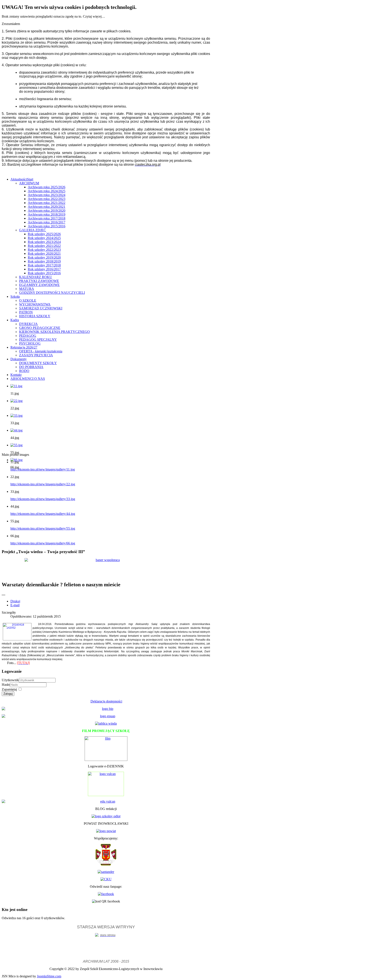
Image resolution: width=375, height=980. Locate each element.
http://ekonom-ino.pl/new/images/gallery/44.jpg (42, 514)
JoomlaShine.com (49, 976)
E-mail (15, 605)
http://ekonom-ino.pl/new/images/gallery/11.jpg (42, 469)
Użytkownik (10, 680)
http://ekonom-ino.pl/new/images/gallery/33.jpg (42, 499)
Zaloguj (8, 693)
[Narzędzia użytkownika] (3, 595)
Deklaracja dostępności (106, 701)
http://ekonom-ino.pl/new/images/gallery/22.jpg (42, 484)
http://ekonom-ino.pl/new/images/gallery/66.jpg (42, 543)
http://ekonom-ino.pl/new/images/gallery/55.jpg (42, 528)
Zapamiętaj (9, 689)
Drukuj (15, 601)
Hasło (6, 684)
